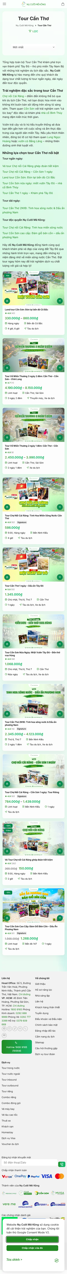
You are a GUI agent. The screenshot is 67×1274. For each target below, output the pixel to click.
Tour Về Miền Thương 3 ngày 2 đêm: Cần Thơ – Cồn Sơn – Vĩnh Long (31, 377)
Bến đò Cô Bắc (35, 323)
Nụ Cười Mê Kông (25, 25)
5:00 (10, 532)
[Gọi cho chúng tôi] (25, 1028)
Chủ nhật (12, 599)
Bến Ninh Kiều (40, 532)
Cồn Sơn (29, 108)
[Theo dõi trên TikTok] (14, 1028)
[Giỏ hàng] (63, 4)
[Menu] (4, 4)
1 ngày (11, 605)
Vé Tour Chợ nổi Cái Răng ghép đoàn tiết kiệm (29, 859)
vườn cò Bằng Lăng (30, 141)
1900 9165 (16, 1009)
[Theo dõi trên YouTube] (4, 1035)
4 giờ (10, 328)
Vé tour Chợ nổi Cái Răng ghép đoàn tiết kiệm (30, 166)
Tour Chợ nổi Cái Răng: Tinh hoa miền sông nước (32, 227)
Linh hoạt (12, 393)
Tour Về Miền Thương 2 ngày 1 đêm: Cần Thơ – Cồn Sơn (31, 447)
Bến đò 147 (31, 943)
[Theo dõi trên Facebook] (4, 1028)
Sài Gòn (39, 393)
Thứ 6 (22, 599)
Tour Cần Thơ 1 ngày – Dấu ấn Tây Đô (24, 585)
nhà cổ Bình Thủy (51, 112)
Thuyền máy (36, 398)
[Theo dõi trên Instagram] (9, 1028)
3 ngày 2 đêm (15, 398)
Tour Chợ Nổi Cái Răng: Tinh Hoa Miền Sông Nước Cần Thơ (33, 517)
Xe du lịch (49, 398)
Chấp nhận (32, 1239)
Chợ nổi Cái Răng (13, 96)
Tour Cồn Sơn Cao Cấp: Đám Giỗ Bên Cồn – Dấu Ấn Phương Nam (31, 928)
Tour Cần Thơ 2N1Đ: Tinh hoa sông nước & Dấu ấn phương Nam (30, 723)
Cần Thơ (29, 393)
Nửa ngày (13, 674)
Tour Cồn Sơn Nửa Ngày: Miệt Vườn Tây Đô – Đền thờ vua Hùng (32, 654)
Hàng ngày (13, 323)
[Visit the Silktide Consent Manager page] (56, 1261)
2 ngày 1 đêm (15, 467)
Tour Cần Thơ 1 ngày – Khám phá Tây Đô (27, 193)
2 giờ (10, 878)
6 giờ (16, 328)
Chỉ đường (24, 994)
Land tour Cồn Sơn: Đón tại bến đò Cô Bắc (28, 177)
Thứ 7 (29, 599)
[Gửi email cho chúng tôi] (20, 1028)
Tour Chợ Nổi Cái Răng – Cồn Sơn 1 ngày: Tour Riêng (32, 792)
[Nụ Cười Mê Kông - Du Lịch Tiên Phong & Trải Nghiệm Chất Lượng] (33, 4)
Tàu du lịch (33, 328)
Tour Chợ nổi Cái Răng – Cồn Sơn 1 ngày (27, 171)
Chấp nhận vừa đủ (32, 1248)
